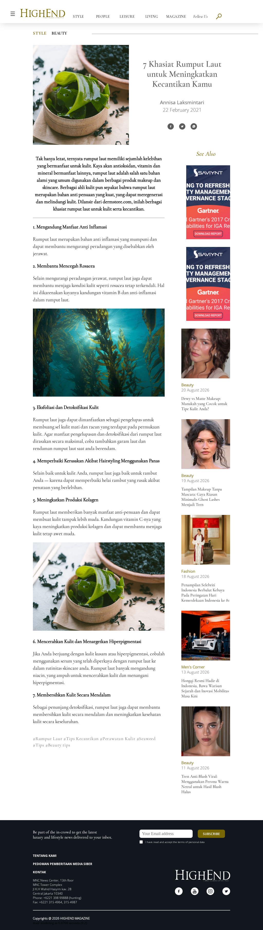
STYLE (39, 33)
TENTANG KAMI (45, 856)
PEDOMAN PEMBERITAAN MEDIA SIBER (62, 864)
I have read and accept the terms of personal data (174, 842)
